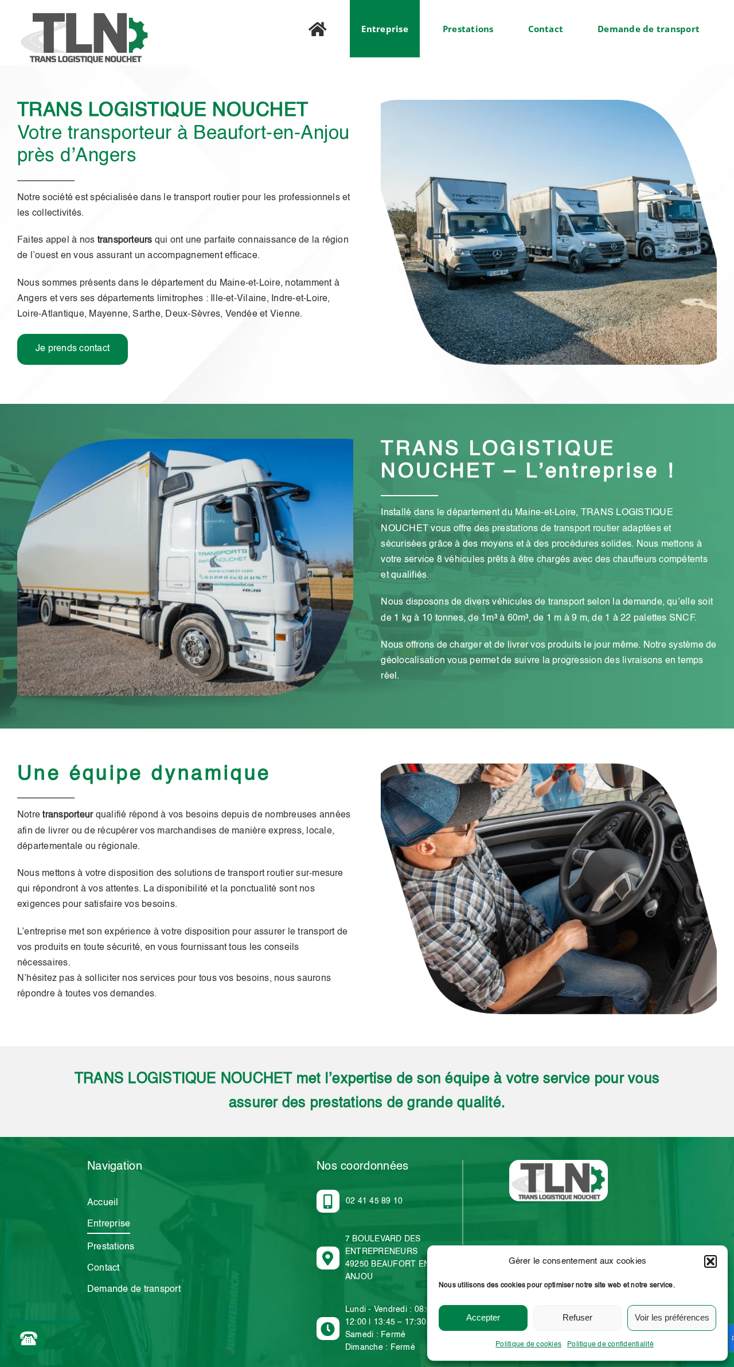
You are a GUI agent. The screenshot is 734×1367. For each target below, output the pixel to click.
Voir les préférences (672, 1317)
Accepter (483, 1317)
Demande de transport (134, 1289)
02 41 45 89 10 (374, 1201)
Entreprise (108, 1224)
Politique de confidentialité (610, 1344)
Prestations (111, 1247)
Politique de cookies (528, 1344)
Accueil (103, 1203)
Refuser (577, 1317)
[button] (710, 1261)
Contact (103, 1268)
